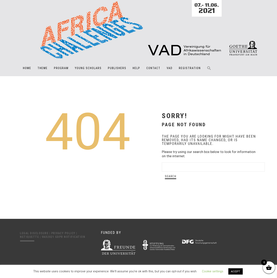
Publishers (117, 68)
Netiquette (30, 236)
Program (61, 68)
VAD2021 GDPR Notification (63, 236)
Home (27, 68)
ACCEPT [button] (235, 271)
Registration (190, 68)
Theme (43, 68)
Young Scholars (88, 68)
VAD (170, 68)
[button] (209, 71)
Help (136, 68)
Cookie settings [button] (212, 271)
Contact (153, 68)
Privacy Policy (63, 233)
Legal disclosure (34, 233)
